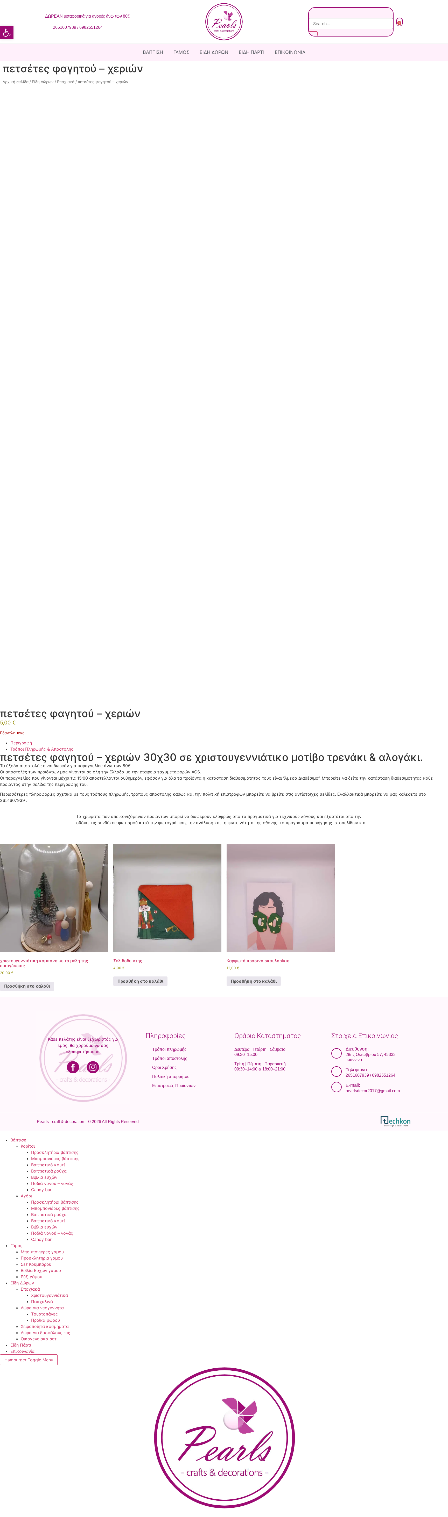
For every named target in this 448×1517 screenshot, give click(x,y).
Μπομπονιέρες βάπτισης (55, 1158)
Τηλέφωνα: (357, 1069)
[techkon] (355, 1121)
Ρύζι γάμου (31, 1276)
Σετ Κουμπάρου (36, 1264)
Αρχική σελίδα (16, 82)
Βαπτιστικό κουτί (48, 1164)
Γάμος (181, 52)
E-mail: (353, 1085)
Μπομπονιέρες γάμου (42, 1251)
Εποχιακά (65, 82)
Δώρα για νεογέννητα (42, 1307)
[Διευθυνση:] (336, 1053)
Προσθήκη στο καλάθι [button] (27, 986)
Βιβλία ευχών (44, 1177)
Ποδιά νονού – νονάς (52, 1183)
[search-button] (313, 33)
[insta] (106, 1067)
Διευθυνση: (357, 1049)
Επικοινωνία (290, 52)
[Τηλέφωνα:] (336, 1071)
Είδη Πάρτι (251, 52)
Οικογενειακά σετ (39, 1338)
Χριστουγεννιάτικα (49, 1295)
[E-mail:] (336, 1087)
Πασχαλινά (42, 1301)
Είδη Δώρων (214, 52)
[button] (6, 32)
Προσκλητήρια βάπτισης (55, 1152)
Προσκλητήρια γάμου (42, 1258)
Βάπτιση (153, 52)
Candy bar (41, 1189)
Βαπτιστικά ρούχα (49, 1171)
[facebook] (60, 1067)
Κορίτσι (28, 1146)
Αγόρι (26, 1195)
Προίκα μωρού (45, 1320)
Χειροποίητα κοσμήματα (45, 1326)
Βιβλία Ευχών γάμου (41, 1270)
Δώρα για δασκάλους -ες (45, 1332)
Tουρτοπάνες (44, 1314)
